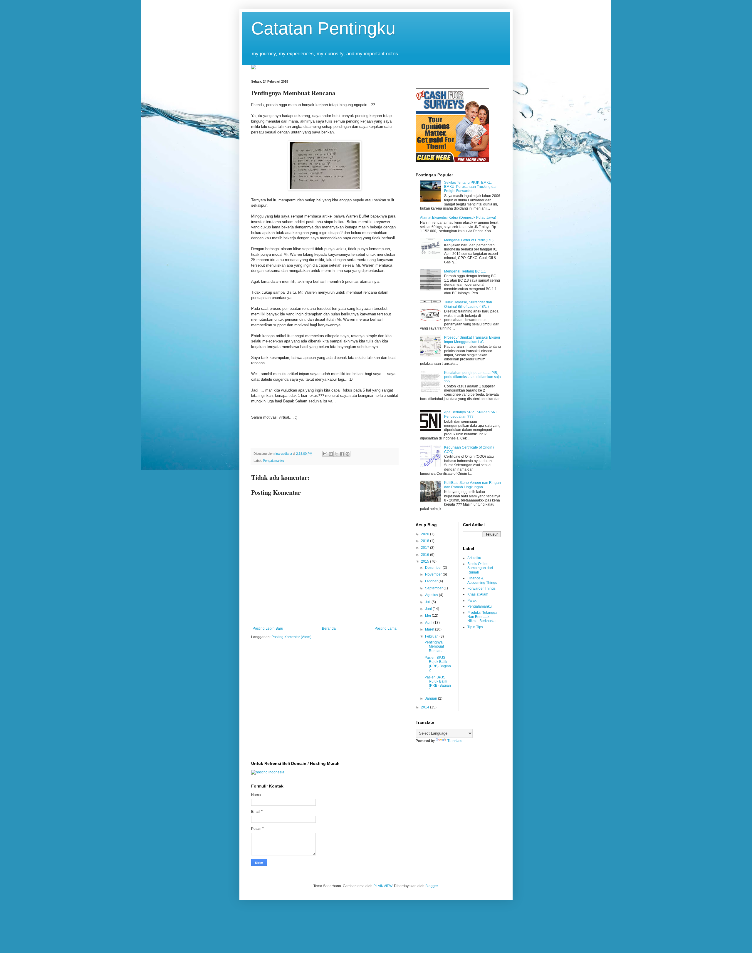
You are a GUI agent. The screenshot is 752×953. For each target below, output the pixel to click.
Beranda (329, 628)
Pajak (471, 600)
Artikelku (474, 558)
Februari (432, 636)
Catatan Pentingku (323, 28)
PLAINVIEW (382, 886)
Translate (454, 741)
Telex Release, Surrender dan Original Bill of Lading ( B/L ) (468, 304)
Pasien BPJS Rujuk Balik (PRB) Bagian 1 (437, 683)
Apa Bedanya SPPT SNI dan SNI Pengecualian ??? (470, 414)
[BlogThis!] (331, 454)
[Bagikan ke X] (336, 454)
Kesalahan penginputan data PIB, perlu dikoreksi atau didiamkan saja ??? (472, 377)
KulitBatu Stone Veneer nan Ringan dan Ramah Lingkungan (472, 485)
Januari (431, 698)
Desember (434, 568)
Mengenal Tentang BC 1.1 (465, 271)
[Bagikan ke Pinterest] (347, 454)
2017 (425, 548)
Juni (429, 609)
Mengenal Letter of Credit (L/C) (469, 240)
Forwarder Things (481, 588)
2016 (425, 555)
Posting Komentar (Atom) (291, 637)
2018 (425, 541)
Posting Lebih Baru (268, 628)
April (429, 623)
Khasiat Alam (477, 594)
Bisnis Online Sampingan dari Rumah (480, 568)
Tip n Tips (475, 627)
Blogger (431, 886)
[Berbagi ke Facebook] (342, 454)
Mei (428, 615)
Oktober (432, 581)
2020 (425, 534)
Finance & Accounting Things (482, 580)
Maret (430, 629)
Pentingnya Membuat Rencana (434, 646)
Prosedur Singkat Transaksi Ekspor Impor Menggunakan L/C (472, 339)
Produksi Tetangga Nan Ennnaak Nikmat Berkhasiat (482, 617)
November (434, 574)
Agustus (432, 595)
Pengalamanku (273, 460)
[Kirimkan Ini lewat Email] (325, 454)
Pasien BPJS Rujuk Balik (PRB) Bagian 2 (437, 664)
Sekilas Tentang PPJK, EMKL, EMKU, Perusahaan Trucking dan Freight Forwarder (471, 186)
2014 (425, 707)
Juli (428, 602)
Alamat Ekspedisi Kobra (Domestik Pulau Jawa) (458, 217)
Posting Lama (386, 628)
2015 (425, 561)
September (434, 588)
